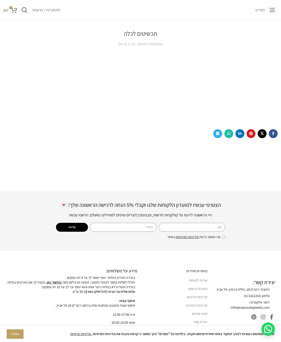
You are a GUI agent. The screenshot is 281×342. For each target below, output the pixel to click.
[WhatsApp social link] (228, 133)
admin (142, 44)
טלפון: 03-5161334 (257, 296)
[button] (268, 329)
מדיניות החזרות (196, 305)
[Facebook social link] (273, 133)
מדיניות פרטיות (197, 297)
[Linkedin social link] (239, 133)
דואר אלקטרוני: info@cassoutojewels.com (250, 305)
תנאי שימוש (199, 313)
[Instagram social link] (263, 317)
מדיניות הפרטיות (187, 237)
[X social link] (262, 133)
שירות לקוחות (198, 280)
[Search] (24, 10)
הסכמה (15, 334)
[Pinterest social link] (251, 133)
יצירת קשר (200, 322)
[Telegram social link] (217, 133)
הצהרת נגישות (197, 288)
